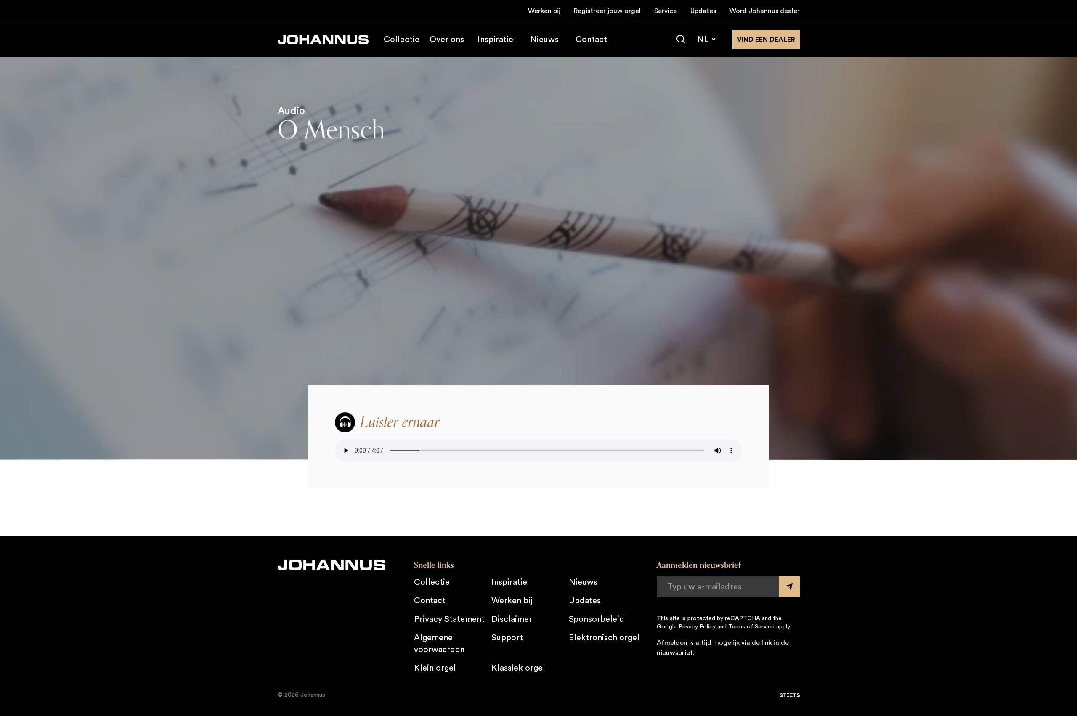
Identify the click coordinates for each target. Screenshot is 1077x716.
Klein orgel (435, 668)
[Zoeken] (680, 39)
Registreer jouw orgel (607, 11)
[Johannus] (323, 39)
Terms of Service (752, 627)
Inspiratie (495, 39)
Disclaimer (511, 619)
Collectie (401, 39)
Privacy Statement (449, 619)
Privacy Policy (698, 627)
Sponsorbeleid (596, 619)
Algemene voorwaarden (439, 644)
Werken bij (544, 11)
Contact (591, 39)
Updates (703, 11)
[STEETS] (790, 695)
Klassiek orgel (518, 668)
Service (665, 11)
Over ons (447, 39)
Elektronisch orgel (604, 638)
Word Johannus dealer (764, 11)
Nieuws (544, 39)
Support (507, 638)
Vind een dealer (766, 39)
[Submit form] (789, 586)
